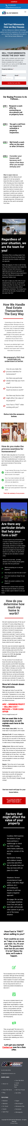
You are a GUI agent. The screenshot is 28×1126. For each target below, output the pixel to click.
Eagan (17, 1100)
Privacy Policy (14, 1123)
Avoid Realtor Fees (16, 1085)
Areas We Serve (7, 1090)
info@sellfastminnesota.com (13, 7)
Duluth (4, 1109)
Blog (4, 1092)
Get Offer (18, 1093)
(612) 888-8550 (12, 5)
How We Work (19, 1080)
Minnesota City (19, 1106)
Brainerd (5, 1100)
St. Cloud (5, 1106)
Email (17, 75)
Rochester (18, 1109)
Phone (4, 75)
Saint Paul (5, 1112)
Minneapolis (18, 1112)
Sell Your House (20, 1090)
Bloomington (19, 1103)
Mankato (5, 1103)
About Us (5, 1083)
